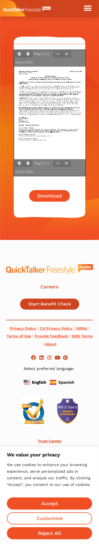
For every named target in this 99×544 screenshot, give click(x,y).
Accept (49, 503)
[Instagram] (50, 357)
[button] (87, 8)
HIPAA (81, 328)
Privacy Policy (23, 328)
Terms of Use (19, 336)
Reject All (49, 533)
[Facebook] (34, 357)
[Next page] (28, 54)
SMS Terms (82, 336)
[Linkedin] (42, 357)
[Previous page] (19, 54)
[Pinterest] (65, 357)
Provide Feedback (51, 336)
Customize (49, 518)
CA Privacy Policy (56, 328)
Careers (49, 286)
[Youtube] (57, 357)
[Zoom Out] (58, 54)
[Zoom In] (66, 54)
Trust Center (50, 441)
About (50, 344)
